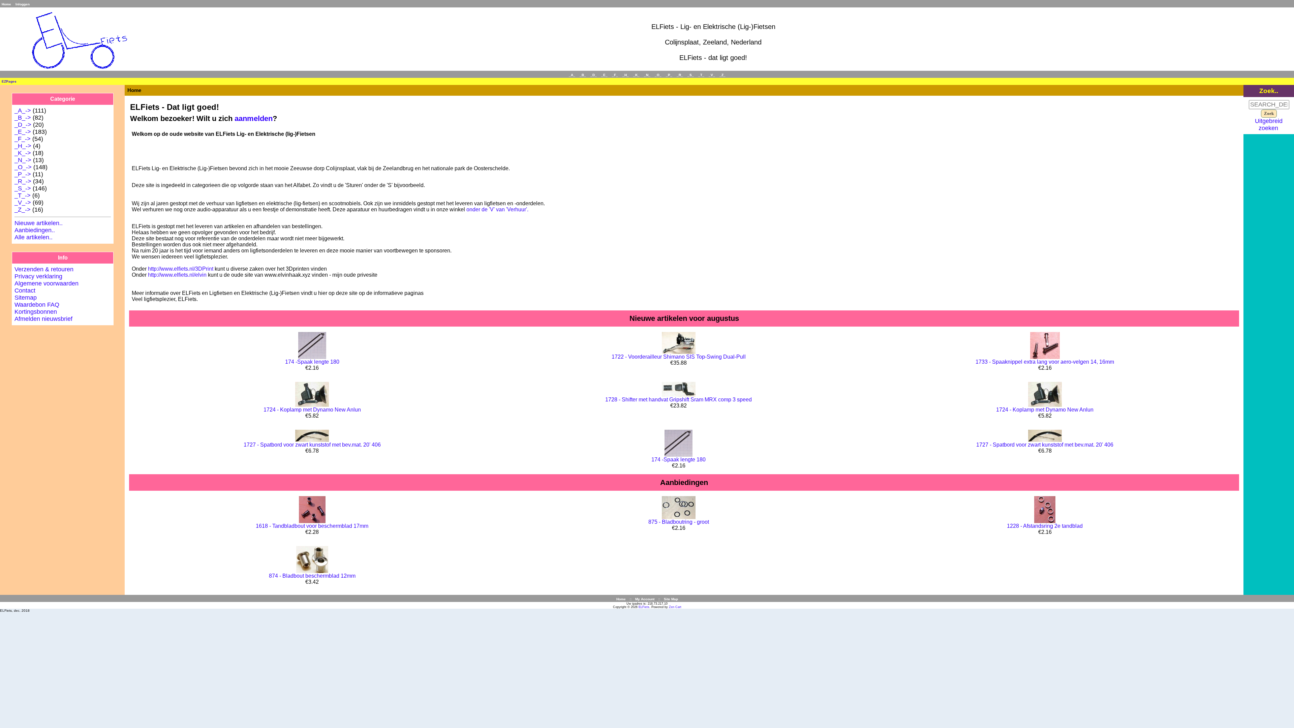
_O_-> (23, 167)
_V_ (712, 75)
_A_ (572, 75)
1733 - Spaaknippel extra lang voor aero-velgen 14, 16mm (1045, 362)
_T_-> (22, 195)
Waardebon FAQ (36, 304)
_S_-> (22, 188)
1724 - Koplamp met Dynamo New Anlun (312, 410)
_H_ (625, 75)
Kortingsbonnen (35, 311)
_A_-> (22, 110)
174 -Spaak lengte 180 (312, 362)
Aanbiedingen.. (34, 230)
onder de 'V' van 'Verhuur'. (497, 209)
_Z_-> (22, 209)
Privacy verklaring (38, 276)
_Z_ (722, 75)
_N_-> (22, 160)
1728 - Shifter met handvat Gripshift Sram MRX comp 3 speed (678, 399)
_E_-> (22, 131)
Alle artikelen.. (33, 237)
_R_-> (22, 181)
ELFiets (644, 607)
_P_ (669, 75)
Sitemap (25, 297)
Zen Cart (675, 607)
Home (6, 4)
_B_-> (22, 117)
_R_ (680, 75)
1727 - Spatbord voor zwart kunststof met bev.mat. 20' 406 (312, 445)
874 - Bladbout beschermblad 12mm (312, 576)
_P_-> (22, 174)
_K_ (636, 75)
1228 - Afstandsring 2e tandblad (1045, 526)
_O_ (658, 75)
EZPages (9, 81)
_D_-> (22, 124)
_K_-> (22, 153)
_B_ (583, 75)
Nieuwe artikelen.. (38, 223)
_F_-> (22, 138)
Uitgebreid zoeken (1269, 124)
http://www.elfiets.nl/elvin (177, 275)
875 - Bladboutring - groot (678, 522)
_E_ (604, 75)
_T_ (701, 75)
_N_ (647, 75)
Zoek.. (1268, 90)
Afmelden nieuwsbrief (43, 318)
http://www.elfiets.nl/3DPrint (180, 269)
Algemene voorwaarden (46, 283)
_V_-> (22, 202)
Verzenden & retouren (43, 269)
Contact (24, 290)
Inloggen (23, 4)
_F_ (615, 75)
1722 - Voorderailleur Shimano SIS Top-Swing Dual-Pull (679, 357)
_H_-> (22, 146)
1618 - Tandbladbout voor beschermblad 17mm (312, 526)
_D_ (593, 75)
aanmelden (254, 118)
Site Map (671, 599)
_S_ (690, 75)
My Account (644, 599)
